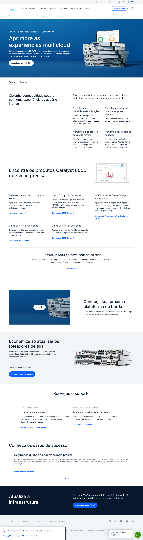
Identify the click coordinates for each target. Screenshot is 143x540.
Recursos (23, 82)
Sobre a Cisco (14, 521)
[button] (39, 307)
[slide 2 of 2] (68, 478)
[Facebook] (110, 521)
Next (138, 463)
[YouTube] (127, 521)
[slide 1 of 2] (65, 478)
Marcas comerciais (77, 530)
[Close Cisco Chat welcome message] (106, 531)
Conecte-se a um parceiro (57, 521)
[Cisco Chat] (138, 535)
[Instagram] (133, 521)
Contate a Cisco (28, 521)
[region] (33, 533)
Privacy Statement (10, 536)
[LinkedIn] (121, 521)
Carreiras (41, 521)
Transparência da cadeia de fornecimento (99, 530)
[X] (115, 521)
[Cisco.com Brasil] (13, 8)
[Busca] (132, 8)
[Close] (63, 529)
